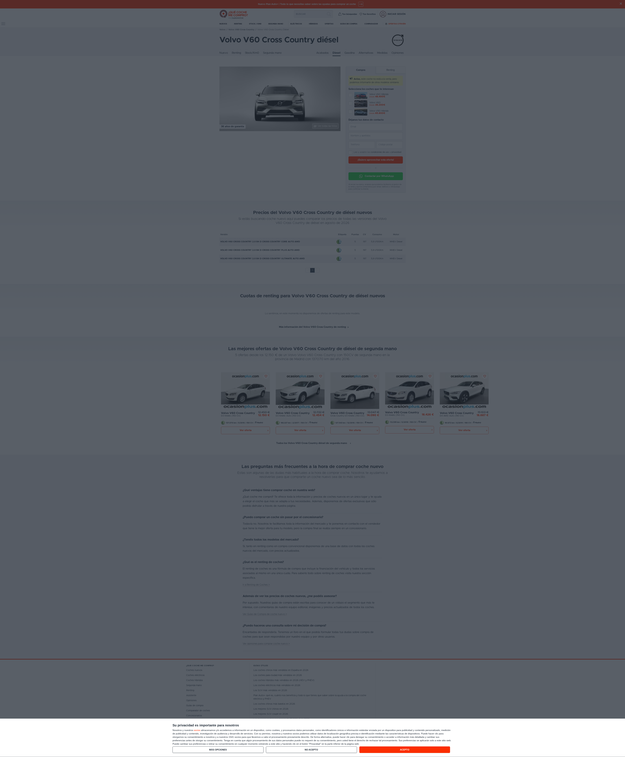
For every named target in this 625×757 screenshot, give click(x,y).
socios (197, 730)
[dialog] (312, 738)
